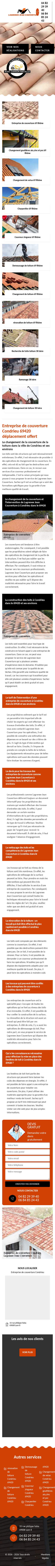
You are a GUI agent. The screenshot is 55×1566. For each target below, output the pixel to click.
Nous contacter (42, 49)
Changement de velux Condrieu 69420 (47, 1477)
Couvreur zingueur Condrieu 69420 (29, 1491)
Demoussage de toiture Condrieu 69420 (29, 1474)
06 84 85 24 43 (44, 17)
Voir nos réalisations (15, 49)
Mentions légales (45, 1556)
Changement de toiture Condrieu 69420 (11, 1494)
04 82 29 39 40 (44, 7)
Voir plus (27, 1352)
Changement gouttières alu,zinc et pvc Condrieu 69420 (47, 1496)
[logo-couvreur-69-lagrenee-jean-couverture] (21, 12)
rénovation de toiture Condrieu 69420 (11, 1475)
